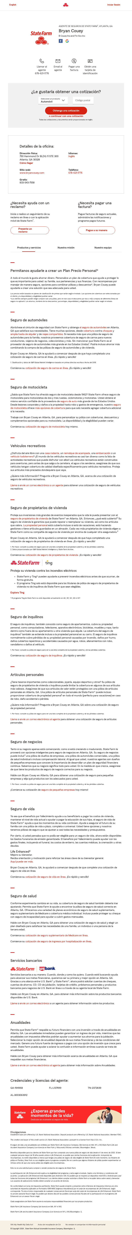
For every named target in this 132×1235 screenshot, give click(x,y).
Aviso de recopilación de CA (49, 1225)
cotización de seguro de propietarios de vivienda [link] (51, 555)
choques (107, 331)
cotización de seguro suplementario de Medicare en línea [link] (56, 935)
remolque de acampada (77, 453)
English (12, 5)
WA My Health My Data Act (21, 1225)
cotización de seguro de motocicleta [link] (45, 426)
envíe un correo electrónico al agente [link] (40, 719)
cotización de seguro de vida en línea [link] (45, 877)
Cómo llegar (26, 163)
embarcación (103, 453)
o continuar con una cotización (66, 116)
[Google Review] (67, 41)
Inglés (71, 156)
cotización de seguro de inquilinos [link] (43, 655)
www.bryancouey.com (32, 173)
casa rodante (52, 453)
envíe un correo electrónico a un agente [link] (41, 485)
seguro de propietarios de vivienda (29, 518)
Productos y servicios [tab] (29, 247)
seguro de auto (68, 401)
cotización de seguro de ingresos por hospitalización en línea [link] (58, 941)
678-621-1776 (75, 173)
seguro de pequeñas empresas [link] (58, 790)
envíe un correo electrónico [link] (34, 1003)
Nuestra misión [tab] (66, 247)
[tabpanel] (66, 164)
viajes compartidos (52, 334)
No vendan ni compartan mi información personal (85, 1225)
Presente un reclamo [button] (25, 230)
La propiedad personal (35, 525)
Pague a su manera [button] (96, 230)
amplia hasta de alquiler (23, 334)
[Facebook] (61, 41)
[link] (58, 66)
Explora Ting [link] (17, 592)
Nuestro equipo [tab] (103, 247)
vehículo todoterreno (21, 456)
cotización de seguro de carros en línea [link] (46, 368)
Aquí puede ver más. (21, 861)
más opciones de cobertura (50, 408)
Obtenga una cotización (66, 110)
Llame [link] (13, 485)
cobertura (88, 331)
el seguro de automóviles (93, 327)
